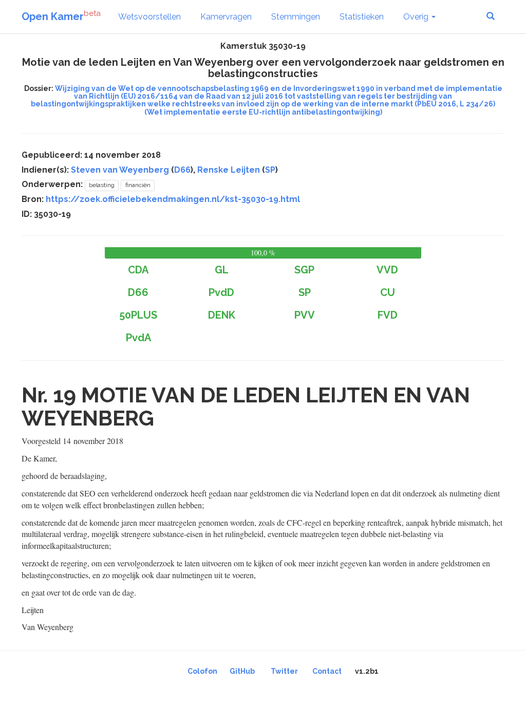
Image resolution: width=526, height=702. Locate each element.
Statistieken (362, 17)
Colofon (202, 671)
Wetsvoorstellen (149, 17)
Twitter (284, 671)
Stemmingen (295, 17)
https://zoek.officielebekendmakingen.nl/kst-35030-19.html (173, 199)
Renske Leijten (228, 170)
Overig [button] (416, 17)
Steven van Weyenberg (120, 170)
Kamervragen (226, 17)
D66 (182, 170)
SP (270, 170)
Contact (327, 671)
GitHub (242, 671)
